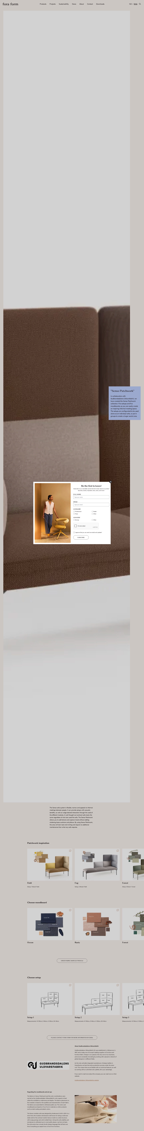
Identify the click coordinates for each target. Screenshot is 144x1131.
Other (94, 514)
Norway (77, 520)
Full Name (77, 494)
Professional (78, 511)
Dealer (95, 511)
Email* (75, 502)
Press (76, 514)
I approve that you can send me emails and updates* (88, 532)
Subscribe (81, 537)
